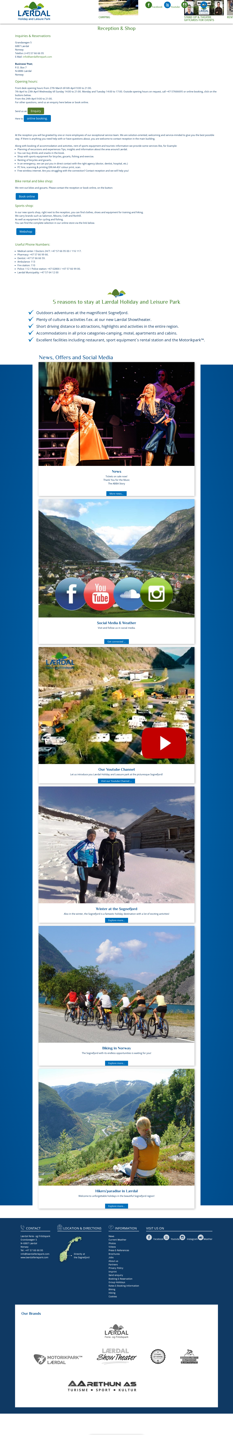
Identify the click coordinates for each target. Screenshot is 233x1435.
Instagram (193, 6)
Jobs (111, 1257)
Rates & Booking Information (124, 1285)
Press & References (119, 1250)
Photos (112, 1243)
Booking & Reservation (120, 1278)
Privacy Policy (116, 1268)
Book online (27, 196)
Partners (113, 1264)
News (111, 1236)
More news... (116, 493)
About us (113, 1261)
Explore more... (116, 920)
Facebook (157, 6)
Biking (112, 1289)
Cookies (113, 1296)
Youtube (175, 6)
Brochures (114, 1254)
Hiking (112, 1292)
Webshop (25, 231)
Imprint (113, 1271)
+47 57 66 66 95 (34, 1250)
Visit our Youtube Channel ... (116, 781)
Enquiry (36, 111)
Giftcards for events (199, 20)
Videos (112, 1246)
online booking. (37, 118)
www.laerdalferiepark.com (34, 1257)
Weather (211, 6)
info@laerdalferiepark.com (37, 56)
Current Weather (117, 1239)
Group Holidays (117, 1282)
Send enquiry (116, 1275)
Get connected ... (116, 641)
